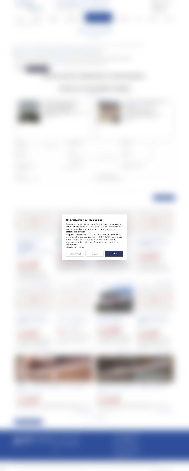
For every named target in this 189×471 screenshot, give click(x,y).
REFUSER (94, 254)
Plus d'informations (75, 247)
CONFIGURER (75, 254)
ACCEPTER (113, 253)
